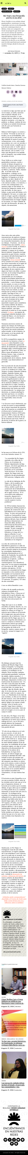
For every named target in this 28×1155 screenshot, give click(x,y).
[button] (1, 3)
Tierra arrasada (15, 260)
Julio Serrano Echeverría (14, 51)
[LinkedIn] (20, 92)
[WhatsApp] (8, 92)
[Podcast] (12, 1144)
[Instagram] (14, 1140)
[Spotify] (16, 1144)
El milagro (11, 312)
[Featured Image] (14, 981)
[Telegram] (22, 1140)
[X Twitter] (14, 95)
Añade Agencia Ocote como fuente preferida (13, 105)
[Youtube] (18, 1140)
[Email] (16, 92)
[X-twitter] (10, 1140)
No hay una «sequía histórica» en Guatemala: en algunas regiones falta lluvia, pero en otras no (14, 1044)
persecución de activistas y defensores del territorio (13, 875)
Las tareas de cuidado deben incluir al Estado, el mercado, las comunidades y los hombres (13, 1086)
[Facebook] (12, 92)
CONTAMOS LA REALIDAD (14, 1108)
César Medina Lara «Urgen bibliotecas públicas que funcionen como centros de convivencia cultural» (12, 1002)
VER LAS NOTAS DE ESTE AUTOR (12, 952)
